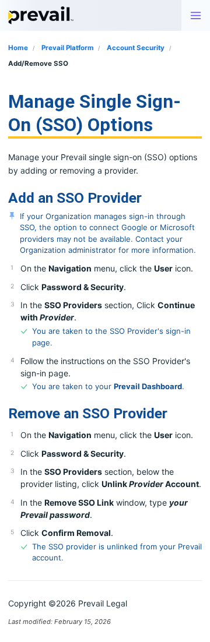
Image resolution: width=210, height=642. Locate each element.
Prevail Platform (68, 48)
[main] (105, 358)
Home (18, 48)
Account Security (136, 48)
